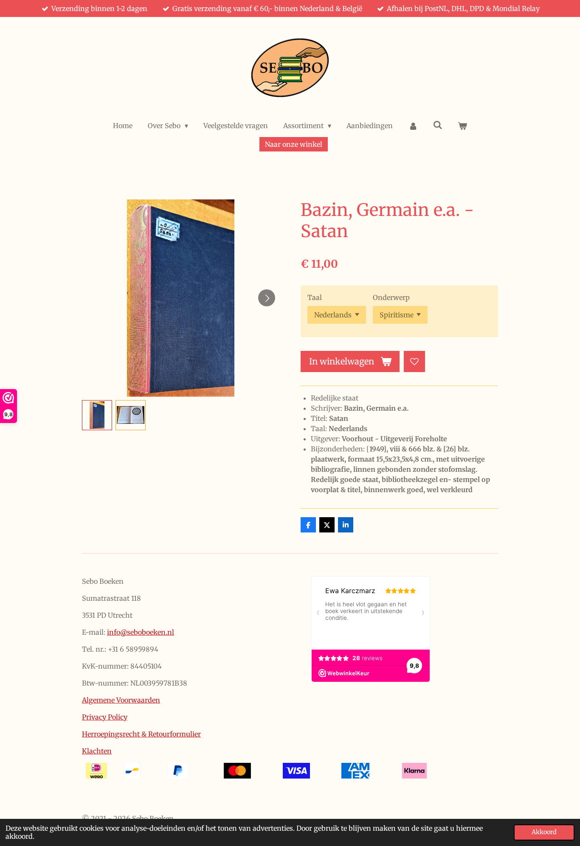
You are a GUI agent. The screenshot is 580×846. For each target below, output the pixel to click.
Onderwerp (391, 297)
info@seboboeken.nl (140, 632)
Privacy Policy (104, 717)
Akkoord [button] (544, 832)
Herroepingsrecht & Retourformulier (141, 734)
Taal (314, 297)
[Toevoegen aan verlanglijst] (414, 361)
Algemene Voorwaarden (121, 700)
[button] (97, 415)
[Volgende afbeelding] (266, 297)
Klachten (97, 751)
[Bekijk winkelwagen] (462, 125)
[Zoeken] (438, 124)
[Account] (413, 125)
